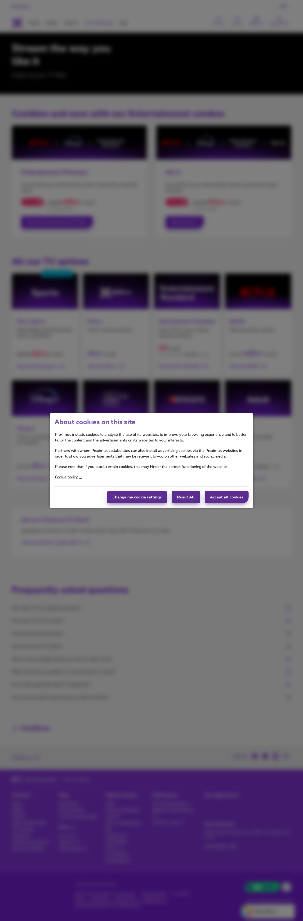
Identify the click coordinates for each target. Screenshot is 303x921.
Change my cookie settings (137, 497)
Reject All (186, 497)
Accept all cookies (226, 497)
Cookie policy (66, 477)
